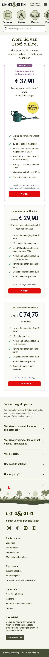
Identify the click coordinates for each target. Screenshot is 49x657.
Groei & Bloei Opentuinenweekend (21, 580)
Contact (9, 608)
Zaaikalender (12, 547)
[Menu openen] (45, 4)
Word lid (24, 291)
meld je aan (13, 637)
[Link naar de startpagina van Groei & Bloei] (19, 513)
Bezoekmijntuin (13, 575)
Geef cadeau (24, 383)
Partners (10, 599)
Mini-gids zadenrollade (16, 557)
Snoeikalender (12, 552)
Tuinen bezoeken (14, 571)
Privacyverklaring (11, 652)
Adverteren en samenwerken (19, 603)
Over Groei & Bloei (14, 594)
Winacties (10, 543)
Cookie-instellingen (30, 652)
